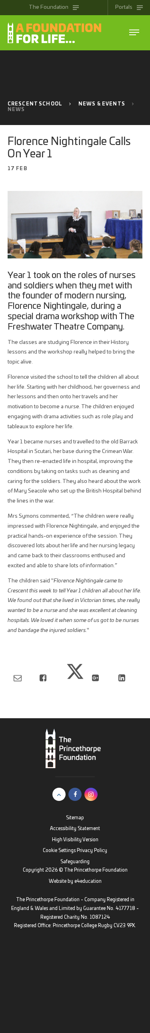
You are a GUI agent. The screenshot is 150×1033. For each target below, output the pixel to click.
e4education (88, 881)
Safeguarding (75, 862)
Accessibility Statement (75, 828)
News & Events (101, 104)
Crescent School (35, 104)
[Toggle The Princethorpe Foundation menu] (134, 32)
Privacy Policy (92, 850)
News (16, 109)
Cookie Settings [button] (59, 850)
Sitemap (75, 818)
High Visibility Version (75, 840)
